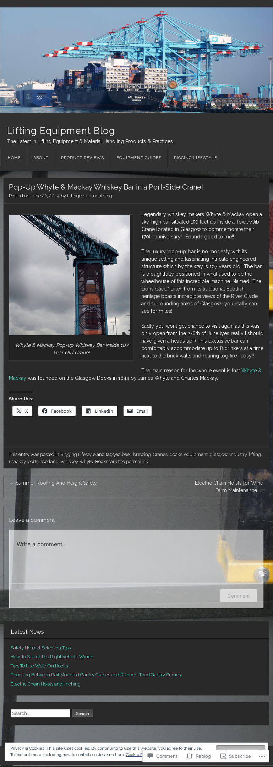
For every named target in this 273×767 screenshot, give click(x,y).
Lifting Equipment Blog (61, 130)
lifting (255, 454)
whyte (86, 461)
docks (176, 454)
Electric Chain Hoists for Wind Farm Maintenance (229, 486)
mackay (17, 461)
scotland (49, 461)
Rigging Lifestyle (195, 158)
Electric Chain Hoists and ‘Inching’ (46, 684)
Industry (238, 454)
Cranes (160, 454)
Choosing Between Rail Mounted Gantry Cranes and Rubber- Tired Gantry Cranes (96, 674)
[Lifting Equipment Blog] (136, 60)
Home (14, 158)
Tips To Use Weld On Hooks (39, 666)
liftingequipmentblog (89, 195)
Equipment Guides (139, 158)
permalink (137, 461)
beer (126, 454)
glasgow (219, 454)
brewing (142, 454)
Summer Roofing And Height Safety (53, 483)
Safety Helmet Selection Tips (41, 647)
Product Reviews (82, 158)
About (41, 158)
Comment (239, 596)
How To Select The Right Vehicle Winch (52, 656)
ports (33, 461)
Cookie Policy (139, 754)
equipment (196, 454)
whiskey (69, 461)
